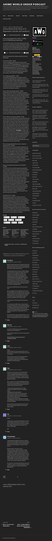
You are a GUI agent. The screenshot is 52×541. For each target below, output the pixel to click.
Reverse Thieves (35, 278)
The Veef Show (35, 243)
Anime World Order (18, 27)
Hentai (33, 176)
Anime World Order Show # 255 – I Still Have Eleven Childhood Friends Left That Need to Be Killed (40, 86)
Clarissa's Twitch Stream (37, 69)
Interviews (34, 179)
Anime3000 (35, 222)
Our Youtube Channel (36, 59)
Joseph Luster (35, 269)
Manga (6, 245)
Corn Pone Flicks (35, 260)
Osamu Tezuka (35, 184)
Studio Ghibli (34, 193)
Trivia (33, 198)
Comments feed (35, 305)
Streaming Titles (35, 191)
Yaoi (33, 202)
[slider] (27, 35)
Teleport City (35, 283)
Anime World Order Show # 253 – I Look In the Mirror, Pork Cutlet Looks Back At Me (40, 96)
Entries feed (34, 302)
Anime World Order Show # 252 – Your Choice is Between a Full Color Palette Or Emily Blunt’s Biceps (40, 101)
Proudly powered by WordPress (9, 538)
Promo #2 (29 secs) (36, 52)
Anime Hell (34, 253)
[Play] (4, 35)
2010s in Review (35, 155)
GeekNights (34, 229)
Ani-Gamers (34, 250)
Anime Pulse (35, 219)
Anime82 (34, 224)
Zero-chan (34, 293)
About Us (18, 15)
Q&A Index (32, 15)
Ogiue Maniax (35, 276)
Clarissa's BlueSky (36, 73)
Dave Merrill (34, 262)
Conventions (23, 244)
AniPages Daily (35, 255)
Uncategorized (35, 200)
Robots (33, 188)
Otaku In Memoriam (36, 186)
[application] (16, 35)
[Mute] (24, 35)
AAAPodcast (35, 212)
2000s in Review (35, 153)
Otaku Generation (36, 238)
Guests (33, 174)
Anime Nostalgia (35, 215)
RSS (21, 40)
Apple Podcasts (40, 15)
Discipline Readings (36, 169)
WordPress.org (35, 307)
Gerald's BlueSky (35, 72)
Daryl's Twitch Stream (36, 66)
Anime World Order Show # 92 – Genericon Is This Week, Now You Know (16, 232)
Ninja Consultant (35, 233)
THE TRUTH (34, 195)
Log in (33, 300)
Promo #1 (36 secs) (36, 50)
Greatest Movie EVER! (36, 231)
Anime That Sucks (9, 244)
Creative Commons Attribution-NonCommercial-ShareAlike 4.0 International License (40, 315)
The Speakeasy (35, 240)
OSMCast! (34, 236)
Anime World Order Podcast (24, 4)
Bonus (33, 160)
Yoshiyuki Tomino (35, 205)
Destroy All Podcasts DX (37, 226)
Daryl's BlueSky (35, 70)
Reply (8, 320)
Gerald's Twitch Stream (37, 68)
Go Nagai (34, 172)
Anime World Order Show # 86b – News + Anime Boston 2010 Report (7, 232)
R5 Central (9, 76)
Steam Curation (35, 65)
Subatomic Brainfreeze (37, 281)
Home (4, 15)
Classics (17, 244)
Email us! (34, 47)
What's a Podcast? (36, 58)
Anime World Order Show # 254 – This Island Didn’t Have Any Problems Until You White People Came (40, 91)
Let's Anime (34, 271)
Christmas (34, 162)
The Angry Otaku (35, 286)
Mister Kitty (34, 274)
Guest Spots (24, 15)
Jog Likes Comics (35, 267)
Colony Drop (34, 257)
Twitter (33, 61)
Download (9, 38)
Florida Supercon (16, 63)
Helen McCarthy (35, 264)
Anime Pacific (35, 217)
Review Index (11, 15)
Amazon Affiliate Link (36, 63)
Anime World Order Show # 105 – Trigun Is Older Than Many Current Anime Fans (24, 232)
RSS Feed (34, 37)
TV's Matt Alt (35, 288)
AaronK (34, 110)
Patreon (34, 62)
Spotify (18, 40)
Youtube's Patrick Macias (37, 290)
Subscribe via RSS (7, 18)
